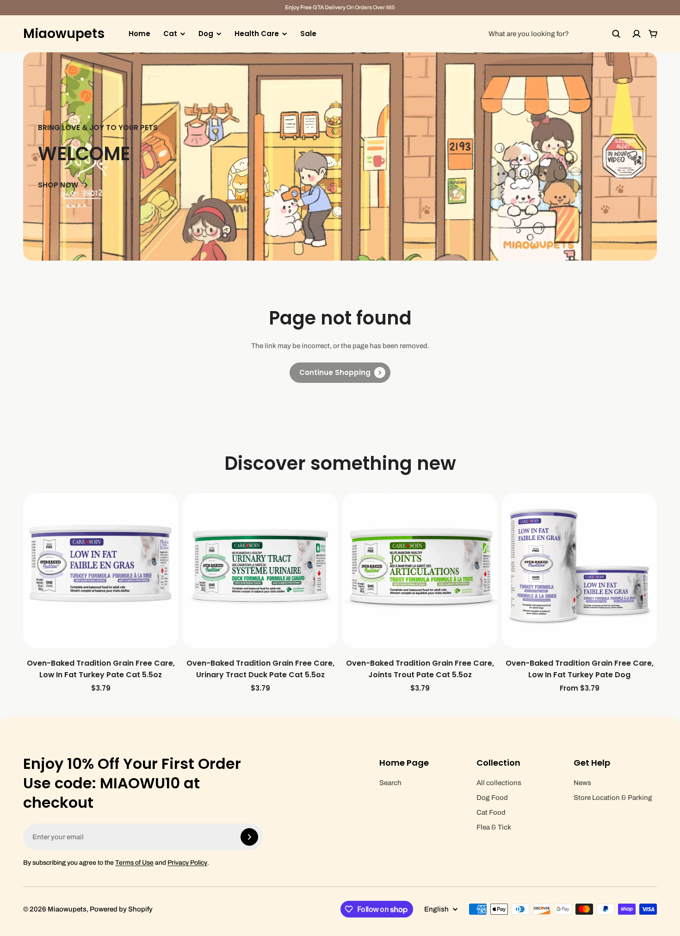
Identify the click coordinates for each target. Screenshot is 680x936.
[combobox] (554, 34)
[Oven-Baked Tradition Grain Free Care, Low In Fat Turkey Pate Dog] (579, 570)
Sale (308, 33)
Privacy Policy (187, 862)
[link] (340, 372)
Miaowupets (64, 34)
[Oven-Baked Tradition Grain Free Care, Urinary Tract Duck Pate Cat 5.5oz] (260, 570)
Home (139, 33)
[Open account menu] (636, 33)
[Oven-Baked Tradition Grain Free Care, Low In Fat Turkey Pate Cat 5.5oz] (100, 570)
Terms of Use (134, 862)
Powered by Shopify (121, 909)
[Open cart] (653, 33)
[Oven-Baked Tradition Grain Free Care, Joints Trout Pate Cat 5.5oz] (419, 570)
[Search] (616, 34)
